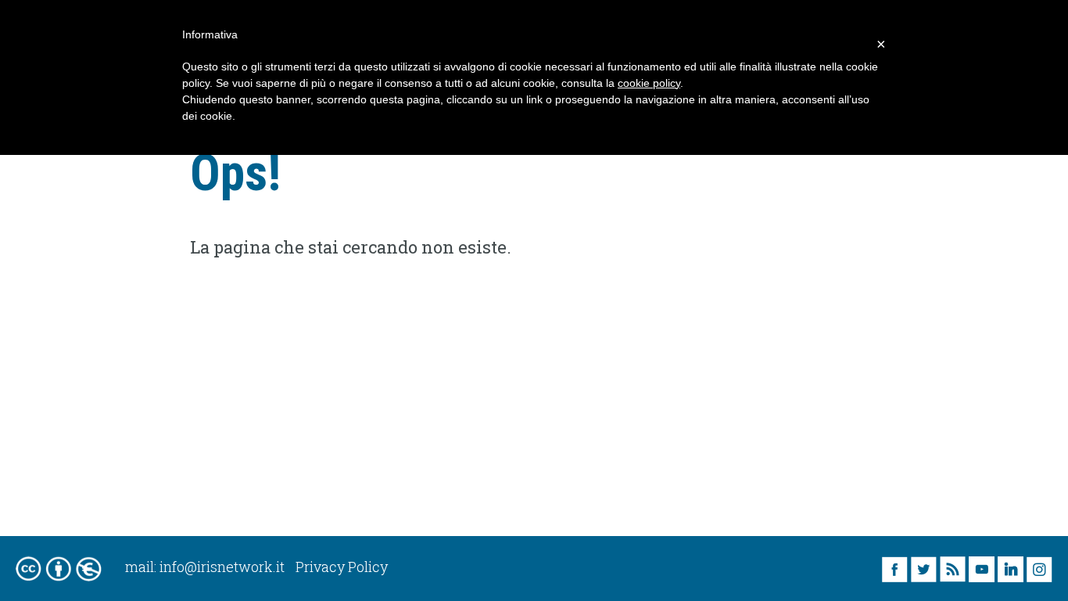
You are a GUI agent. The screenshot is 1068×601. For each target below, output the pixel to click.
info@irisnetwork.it (222, 566)
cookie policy (649, 83)
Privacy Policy (342, 566)
